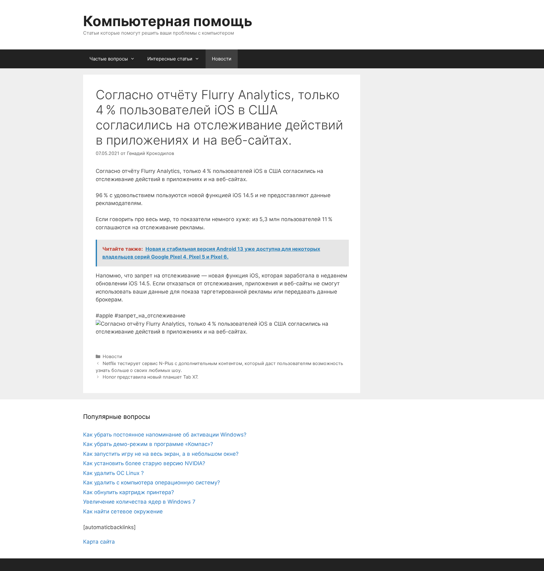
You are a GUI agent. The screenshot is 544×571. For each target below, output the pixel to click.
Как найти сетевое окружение (123, 511)
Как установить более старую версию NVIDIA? (144, 463)
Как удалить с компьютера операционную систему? (151, 482)
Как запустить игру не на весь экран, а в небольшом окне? (161, 454)
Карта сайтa (99, 542)
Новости (221, 59)
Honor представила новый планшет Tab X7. (150, 377)
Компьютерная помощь (167, 21)
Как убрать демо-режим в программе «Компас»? (148, 444)
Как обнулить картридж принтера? (128, 492)
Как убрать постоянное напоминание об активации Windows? (164, 434)
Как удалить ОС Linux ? (113, 473)
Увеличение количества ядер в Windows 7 (139, 502)
